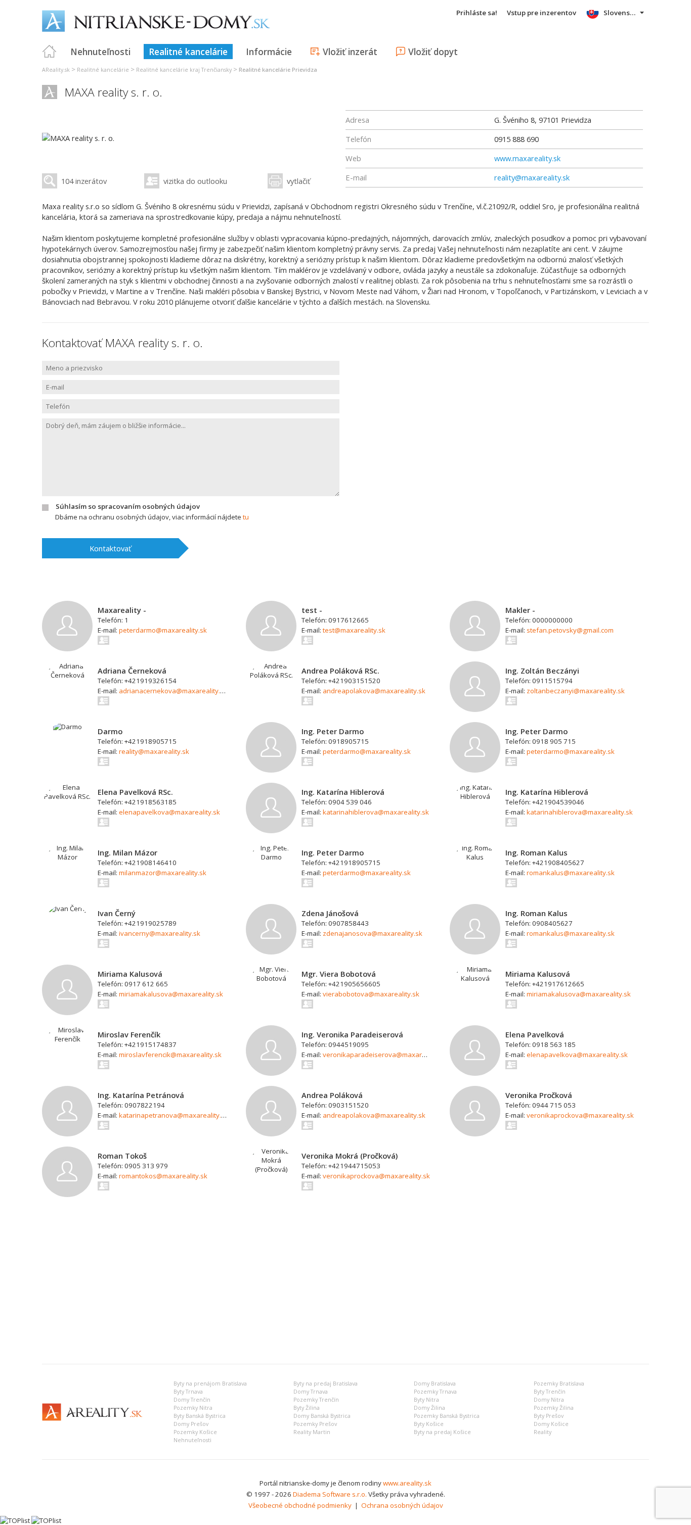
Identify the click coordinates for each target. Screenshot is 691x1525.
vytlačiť (298, 181)
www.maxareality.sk (527, 158)
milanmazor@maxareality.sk (162, 872)
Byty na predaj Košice (442, 1432)
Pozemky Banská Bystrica (447, 1415)
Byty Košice (429, 1423)
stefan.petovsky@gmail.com (570, 630)
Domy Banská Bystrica (322, 1415)
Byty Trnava (188, 1391)
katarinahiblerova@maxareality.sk (376, 812)
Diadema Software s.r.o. (330, 1494)
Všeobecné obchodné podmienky (300, 1505)
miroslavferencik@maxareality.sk (170, 1054)
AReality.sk (56, 69)
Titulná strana (49, 51)
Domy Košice (551, 1423)
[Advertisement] (345, 1280)
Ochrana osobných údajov (402, 1505)
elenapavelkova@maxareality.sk (169, 812)
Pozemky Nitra (193, 1407)
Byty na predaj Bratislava (325, 1383)
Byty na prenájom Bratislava (210, 1383)
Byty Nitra (426, 1399)
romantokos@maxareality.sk (163, 1175)
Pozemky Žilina (554, 1407)
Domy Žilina (429, 1407)
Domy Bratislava (435, 1383)
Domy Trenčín (192, 1399)
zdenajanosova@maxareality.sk (372, 933)
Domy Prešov (191, 1423)
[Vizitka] (104, 640)
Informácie (269, 51)
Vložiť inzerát (350, 51)
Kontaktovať (110, 548)
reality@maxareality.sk (532, 177)
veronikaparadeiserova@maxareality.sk (385, 1054)
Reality (542, 1432)
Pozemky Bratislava (559, 1383)
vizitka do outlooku (195, 181)
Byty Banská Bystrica (200, 1415)
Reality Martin (311, 1432)
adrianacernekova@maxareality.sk (173, 690)
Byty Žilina (306, 1407)
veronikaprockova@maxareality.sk (580, 1115)
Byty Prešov (549, 1415)
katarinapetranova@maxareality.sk (173, 1115)
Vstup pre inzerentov (541, 12)
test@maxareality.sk (354, 630)
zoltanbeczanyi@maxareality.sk (576, 690)
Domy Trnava (310, 1391)
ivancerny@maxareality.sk (159, 933)
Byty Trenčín (550, 1391)
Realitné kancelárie (188, 51)
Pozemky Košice (195, 1432)
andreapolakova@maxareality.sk (374, 690)
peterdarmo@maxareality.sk (163, 630)
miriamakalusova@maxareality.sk (171, 993)
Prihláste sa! (476, 12)
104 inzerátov (84, 181)
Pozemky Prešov (315, 1423)
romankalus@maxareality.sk (571, 872)
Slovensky (620, 12)
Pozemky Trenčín (316, 1399)
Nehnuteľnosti (100, 51)
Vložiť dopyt (433, 51)
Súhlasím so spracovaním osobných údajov (128, 506)
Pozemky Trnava (435, 1391)
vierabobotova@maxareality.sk (371, 993)
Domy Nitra (549, 1399)
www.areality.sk (407, 1483)
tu (246, 516)
